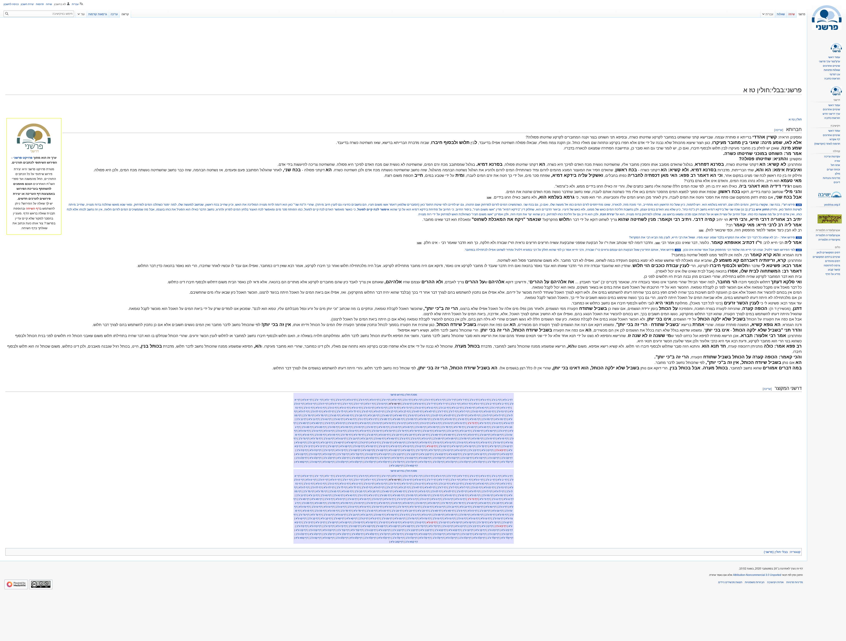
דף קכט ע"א (425, 458)
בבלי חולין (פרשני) (776, 552)
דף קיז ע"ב (328, 450)
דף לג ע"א (379, 411)
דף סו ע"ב (396, 427)
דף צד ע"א (316, 438)
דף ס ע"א (340, 423)
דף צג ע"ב (329, 438)
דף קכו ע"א (301, 454)
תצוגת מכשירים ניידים (730, 582)
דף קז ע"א (408, 446)
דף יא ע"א (307, 399)
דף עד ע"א (415, 430)
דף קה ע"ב (444, 446)
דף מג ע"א (347, 415)
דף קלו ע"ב (438, 461)
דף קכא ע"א (455, 454)
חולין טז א (795, 119)
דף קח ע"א (371, 446)
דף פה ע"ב (320, 434)
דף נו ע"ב (424, 423)
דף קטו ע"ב (381, 450)
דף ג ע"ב (474, 399)
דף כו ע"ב (333, 407)
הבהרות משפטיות (754, 582)
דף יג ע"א (478, 403)
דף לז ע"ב (487, 415)
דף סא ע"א (316, 423)
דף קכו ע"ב (506, 458)
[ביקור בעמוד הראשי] (826, 17)
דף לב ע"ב (391, 411)
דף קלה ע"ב (465, 461)
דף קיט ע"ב (493, 454)
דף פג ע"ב (371, 434)
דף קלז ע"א (425, 461)
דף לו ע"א (304, 411)
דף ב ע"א (507, 399)
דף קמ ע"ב (315, 461)
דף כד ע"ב (394, 407)
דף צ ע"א (426, 438)
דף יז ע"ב (358, 403)
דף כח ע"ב (502, 411)
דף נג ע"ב (497, 423)
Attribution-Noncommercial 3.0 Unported (757, 575)
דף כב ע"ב (444, 407)
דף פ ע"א (472, 434)
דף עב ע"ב (452, 430)
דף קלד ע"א (507, 461)
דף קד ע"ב (482, 446)
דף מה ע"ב (487, 419)
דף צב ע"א (366, 438)
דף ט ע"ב (340, 399)
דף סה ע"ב (420, 427)
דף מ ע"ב (412, 415)
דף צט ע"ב (387, 442)
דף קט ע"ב (332, 446)
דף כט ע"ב (476, 411)
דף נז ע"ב (401, 423)
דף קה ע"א (469, 446)
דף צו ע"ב (462, 442)
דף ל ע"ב (453, 411)
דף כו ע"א (357, 407)
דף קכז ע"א (480, 458)
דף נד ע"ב (473, 423)
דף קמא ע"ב (411, 465)
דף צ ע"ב (415, 438)
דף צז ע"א (450, 442)
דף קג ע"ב (507, 446)
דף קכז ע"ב (467, 458)
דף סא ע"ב (303, 423)
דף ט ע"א (351, 399)
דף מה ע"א (500, 419)
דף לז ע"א (499, 415)
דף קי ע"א (320, 446)
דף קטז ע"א (368, 450)
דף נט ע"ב (352, 423)
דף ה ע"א (440, 399)
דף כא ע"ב (469, 407)
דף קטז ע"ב (354, 450)
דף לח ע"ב (461, 415)
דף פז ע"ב (490, 438)
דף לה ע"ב (316, 411)
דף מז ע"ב (437, 419)
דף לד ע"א (354, 411)
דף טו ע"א (419, 403)
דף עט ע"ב (484, 434)
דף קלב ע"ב (329, 458)
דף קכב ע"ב (412, 454)
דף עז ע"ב (317, 430)
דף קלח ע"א (384, 461)
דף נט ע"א (365, 423)
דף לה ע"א (329, 411)
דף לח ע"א (474, 415)
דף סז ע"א (383, 427)
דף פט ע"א (451, 438)
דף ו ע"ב (407, 399)
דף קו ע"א (432, 446)
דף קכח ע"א (453, 458)
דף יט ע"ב (299, 403)
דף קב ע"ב (313, 442)
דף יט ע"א (311, 403)
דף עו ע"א (365, 430)
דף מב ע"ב (360, 415)
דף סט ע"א (320, 427)
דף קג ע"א (301, 442)
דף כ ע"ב (494, 407)
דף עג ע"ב (427, 430)
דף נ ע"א (373, 419)
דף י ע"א (329, 399)
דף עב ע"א (465, 430)
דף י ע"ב (318, 399)
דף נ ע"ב (362, 419)
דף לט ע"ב (436, 415)
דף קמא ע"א (301, 461)
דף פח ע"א (477, 438)
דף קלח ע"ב (370, 461)
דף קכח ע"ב (439, 458)
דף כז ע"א (321, 407)
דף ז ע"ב (385, 399)
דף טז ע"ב (382, 403)
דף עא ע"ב (478, 430)
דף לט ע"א (449, 415)
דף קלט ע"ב (342, 461)
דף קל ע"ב (385, 458)
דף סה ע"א (433, 427)
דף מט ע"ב (385, 419)
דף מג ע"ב (334, 415)
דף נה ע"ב (448, 423)
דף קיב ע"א (487, 450)
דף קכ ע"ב (468, 454)
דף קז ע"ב (383, 446)
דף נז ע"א (413, 423)
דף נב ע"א (313, 419)
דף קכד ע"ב (343, 454)
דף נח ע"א (389, 423)
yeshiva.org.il (832, 204)
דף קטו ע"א (408, 450)
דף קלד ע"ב (493, 461)
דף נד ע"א (485, 423)
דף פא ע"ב (436, 434)
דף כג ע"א (432, 407)
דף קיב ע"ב (474, 450)
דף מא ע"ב (386, 415)
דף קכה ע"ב (315, 454)
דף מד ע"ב (308, 415)
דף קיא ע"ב (500, 450)
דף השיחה (33, 208)
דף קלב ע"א (343, 458)
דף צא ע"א (392, 438)
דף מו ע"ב (462, 419)
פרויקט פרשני (22, 157)
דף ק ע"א (375, 442)
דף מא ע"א (400, 415)
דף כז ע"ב (309, 407)
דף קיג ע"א (460, 450)
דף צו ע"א (486, 442)
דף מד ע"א (321, 415)
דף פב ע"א (423, 434)
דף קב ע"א (326, 442)
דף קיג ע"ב (447, 450)
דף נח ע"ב (377, 423)
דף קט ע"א (345, 446)
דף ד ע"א (463, 399)
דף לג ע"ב (367, 411)
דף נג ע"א (509, 423)
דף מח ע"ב (411, 419)
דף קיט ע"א (507, 454)
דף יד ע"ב (431, 403)
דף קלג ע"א (315, 458)
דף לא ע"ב (417, 411)
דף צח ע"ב (412, 442)
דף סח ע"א (346, 427)
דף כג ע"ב (419, 407)
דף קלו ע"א (451, 461)
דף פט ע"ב (438, 438)
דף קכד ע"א (357, 454)
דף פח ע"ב (464, 438)
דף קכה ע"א (329, 454)
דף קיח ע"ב (302, 450)
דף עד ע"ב (402, 430)
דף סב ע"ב (497, 427)
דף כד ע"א (407, 407)
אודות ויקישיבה (775, 582)
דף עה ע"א (389, 430)
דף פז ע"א (502, 438)
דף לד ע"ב (341, 411)
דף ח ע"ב (363, 399)
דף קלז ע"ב (411, 461)
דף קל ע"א (397, 458)
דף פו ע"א (308, 434)
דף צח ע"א (425, 442)
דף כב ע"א (457, 407)
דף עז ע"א (329, 430)
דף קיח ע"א (315, 450)
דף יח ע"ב (323, 403)
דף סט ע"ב (307, 427)
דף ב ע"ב (496, 399)
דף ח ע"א (374, 399)
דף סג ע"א (484, 427)
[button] (768, 13)
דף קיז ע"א (341, 450)
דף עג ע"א (440, 430)
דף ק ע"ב (363, 442)
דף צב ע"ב (353, 438)
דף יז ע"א (370, 403)
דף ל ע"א (464, 411)
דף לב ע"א (404, 411)
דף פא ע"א (449, 434)
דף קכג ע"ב (371, 454)
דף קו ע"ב (420, 446)
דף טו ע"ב (407, 403)
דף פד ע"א (359, 434)
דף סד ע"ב (446, 427)
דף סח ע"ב (333, 427)
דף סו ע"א (408, 427)
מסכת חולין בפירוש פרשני (403, 394)
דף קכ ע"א (480, 454)
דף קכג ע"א (384, 454)
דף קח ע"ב (358, 446)
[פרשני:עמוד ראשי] (34, 138)
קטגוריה (795, 552)
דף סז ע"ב (371, 427)
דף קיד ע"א (434, 450)
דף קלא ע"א (371, 458)
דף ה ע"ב (429, 399)
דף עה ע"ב (377, 430)
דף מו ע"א (475, 419)
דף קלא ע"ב (357, 458)
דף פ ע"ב (461, 434)
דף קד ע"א (495, 446)
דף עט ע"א (497, 434)
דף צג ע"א (341, 438)
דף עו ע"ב (353, 430)
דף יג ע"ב (455, 403)
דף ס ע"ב (329, 423)
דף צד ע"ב (304, 438)
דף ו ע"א (418, 399)
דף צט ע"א (399, 442)
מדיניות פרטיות (794, 582)
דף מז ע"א (450, 419)
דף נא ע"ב (338, 419)
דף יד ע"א (443, 403)
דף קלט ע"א (356, 461)
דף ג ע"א (485, 399)
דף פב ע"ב (397, 434)
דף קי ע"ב (309, 446)
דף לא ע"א (430, 411)
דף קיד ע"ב (421, 450)
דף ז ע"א (396, 399)
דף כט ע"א (489, 411)
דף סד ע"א (459, 427)
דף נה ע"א (460, 423)
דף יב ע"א (502, 403)
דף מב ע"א (373, 415)
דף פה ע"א (333, 434)
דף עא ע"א (490, 430)
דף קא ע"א (351, 442)
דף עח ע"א (304, 430)
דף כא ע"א (482, 407)
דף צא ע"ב (379, 438)
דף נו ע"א (436, 423)
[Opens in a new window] (16, 584)
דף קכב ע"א (426, 454)
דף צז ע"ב (438, 442)
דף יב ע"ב (490, 403)
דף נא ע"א (350, 419)
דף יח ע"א (335, 403)
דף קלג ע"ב (302, 458)
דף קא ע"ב (339, 442)
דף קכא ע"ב (440, 454)
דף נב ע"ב (301, 419)
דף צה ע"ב (498, 442)
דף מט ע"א (398, 419)
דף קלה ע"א (479, 461)
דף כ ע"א (505, 407)
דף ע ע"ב (502, 430)
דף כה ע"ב (369, 407)
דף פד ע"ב (346, 434)
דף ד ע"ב (451, 399)
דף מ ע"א (424, 415)
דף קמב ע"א (397, 465)
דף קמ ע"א (328, 461)
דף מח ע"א (424, 419)
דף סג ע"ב (472, 427)
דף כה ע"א (381, 407)
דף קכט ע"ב (411, 458)
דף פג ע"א (384, 434)
